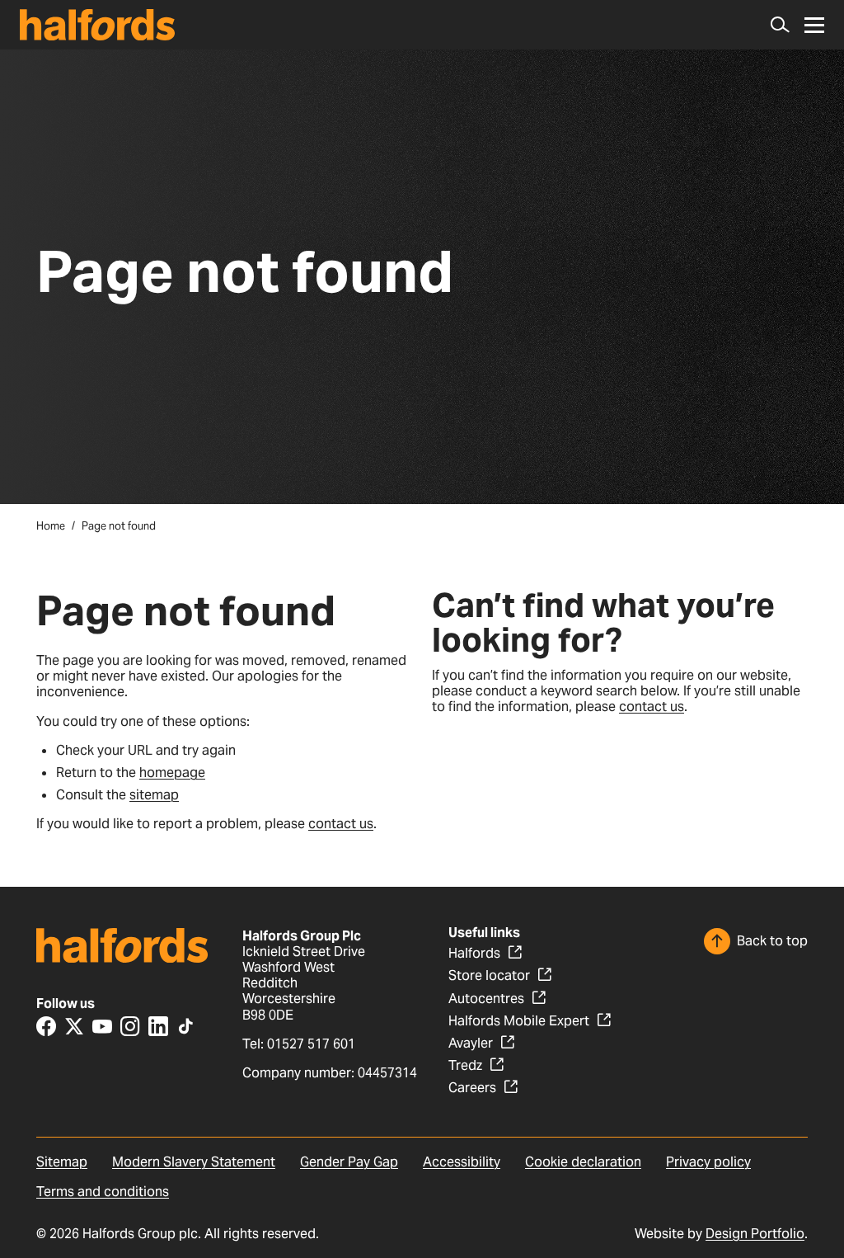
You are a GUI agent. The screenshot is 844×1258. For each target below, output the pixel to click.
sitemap (154, 794)
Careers (472, 1087)
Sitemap (61, 1162)
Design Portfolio (755, 1233)
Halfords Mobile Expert (518, 1020)
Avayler (470, 1043)
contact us (340, 823)
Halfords (474, 953)
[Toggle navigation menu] (814, 25)
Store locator (489, 975)
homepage (172, 772)
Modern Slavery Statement (193, 1162)
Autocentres (486, 998)
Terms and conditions (102, 1191)
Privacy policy (708, 1162)
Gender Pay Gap (349, 1162)
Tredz (465, 1065)
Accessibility (461, 1162)
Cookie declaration (583, 1162)
